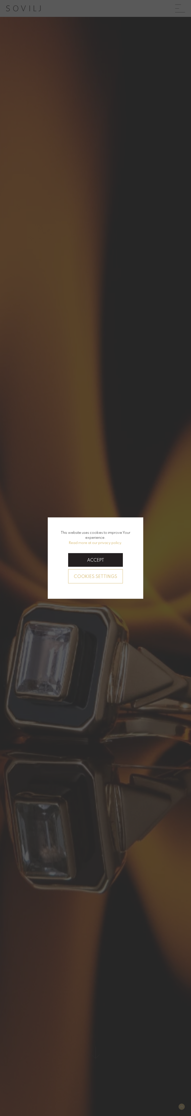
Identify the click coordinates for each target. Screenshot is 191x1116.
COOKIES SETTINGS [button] (95, 576)
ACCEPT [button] (95, 560)
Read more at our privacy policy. (95, 543)
